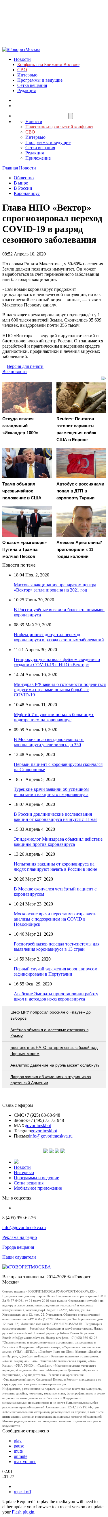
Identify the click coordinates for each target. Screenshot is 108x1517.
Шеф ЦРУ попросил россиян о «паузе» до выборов (50, 1015)
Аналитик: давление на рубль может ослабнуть (54, 1065)
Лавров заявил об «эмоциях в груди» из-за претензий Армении (50, 1079)
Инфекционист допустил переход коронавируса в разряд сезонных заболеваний (59, 637)
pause (19, 1445)
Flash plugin (23, 1511)
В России (23, 188)
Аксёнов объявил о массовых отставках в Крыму (49, 1032)
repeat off (22, 1491)
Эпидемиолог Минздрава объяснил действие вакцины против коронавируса (58, 842)
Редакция (26, 90)
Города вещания (18, 1247)
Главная (10, 167)
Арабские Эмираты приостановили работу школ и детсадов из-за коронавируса (56, 996)
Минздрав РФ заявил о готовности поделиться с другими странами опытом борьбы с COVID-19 (60, 689)
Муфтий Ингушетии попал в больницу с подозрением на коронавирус (54, 717)
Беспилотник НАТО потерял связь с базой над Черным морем (54, 1050)
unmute (20, 1456)
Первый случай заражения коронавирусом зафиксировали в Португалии (55, 971)
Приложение (38, 158)
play (18, 1440)
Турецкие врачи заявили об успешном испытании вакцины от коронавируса (51, 792)
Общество (24, 177)
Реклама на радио (19, 1237)
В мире (21, 182)
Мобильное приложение (38, 1188)
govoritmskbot (38, 1125)
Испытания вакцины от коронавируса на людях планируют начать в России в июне (55, 866)
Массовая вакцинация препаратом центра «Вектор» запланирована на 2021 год (55, 587)
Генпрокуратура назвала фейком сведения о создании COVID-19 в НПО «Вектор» (57, 662)
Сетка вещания (32, 85)
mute (18, 1451)
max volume (25, 1461)
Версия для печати (25, 366)
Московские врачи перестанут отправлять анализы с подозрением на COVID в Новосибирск (55, 919)
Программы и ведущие (39, 80)
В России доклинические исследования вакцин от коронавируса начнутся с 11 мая (55, 817)
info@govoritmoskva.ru (51, 1135)
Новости (22, 59)
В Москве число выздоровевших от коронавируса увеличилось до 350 (49, 742)
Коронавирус (27, 193)
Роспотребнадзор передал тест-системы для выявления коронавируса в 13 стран (56, 946)
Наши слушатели (19, 1257)
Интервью (27, 74)
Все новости (14, 371)
